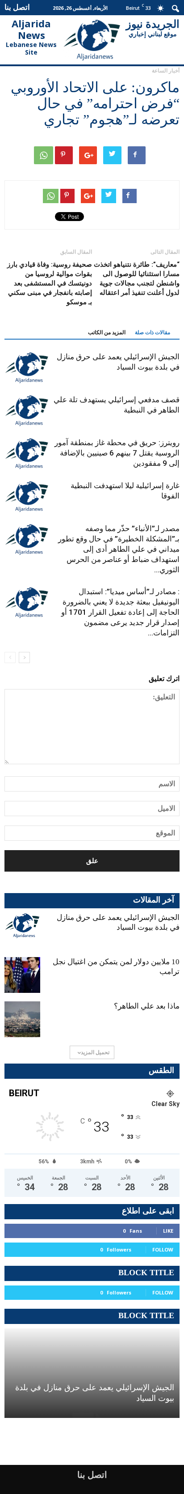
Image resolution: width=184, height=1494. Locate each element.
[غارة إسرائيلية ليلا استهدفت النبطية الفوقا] (26, 496)
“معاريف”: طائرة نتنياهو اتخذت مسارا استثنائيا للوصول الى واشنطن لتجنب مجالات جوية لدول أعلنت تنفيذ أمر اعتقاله (137, 278)
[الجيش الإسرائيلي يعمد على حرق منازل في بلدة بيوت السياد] (26, 367)
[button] (176, 7)
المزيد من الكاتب (106, 332)
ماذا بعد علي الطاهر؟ (147, 1006)
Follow (162, 1249)
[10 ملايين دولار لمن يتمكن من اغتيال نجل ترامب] (22, 975)
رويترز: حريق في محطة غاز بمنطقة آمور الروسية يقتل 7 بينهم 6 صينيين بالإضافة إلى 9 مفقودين (117, 453)
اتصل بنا (17, 7)
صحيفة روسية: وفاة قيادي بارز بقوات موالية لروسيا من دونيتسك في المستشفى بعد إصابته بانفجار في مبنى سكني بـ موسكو (49, 283)
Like (168, 1230)
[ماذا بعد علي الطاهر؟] (22, 1019)
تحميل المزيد (95, 1052)
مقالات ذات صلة (152, 332)
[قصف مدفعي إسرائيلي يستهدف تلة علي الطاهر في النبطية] (26, 410)
